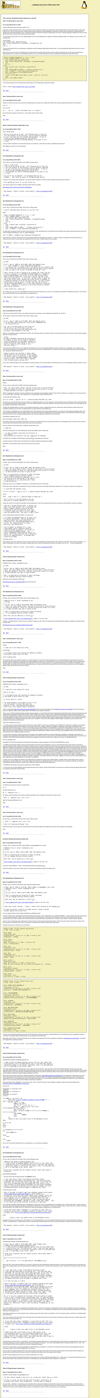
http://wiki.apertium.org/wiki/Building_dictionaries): (16, 1083)
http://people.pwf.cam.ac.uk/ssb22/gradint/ (14, 582)
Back (7, 90)
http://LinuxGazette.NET (44, 191)
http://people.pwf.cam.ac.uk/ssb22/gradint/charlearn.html (18, 625)
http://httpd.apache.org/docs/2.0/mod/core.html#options (17, 187)
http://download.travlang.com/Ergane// (52, 1075)
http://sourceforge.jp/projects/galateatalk (25, 709)
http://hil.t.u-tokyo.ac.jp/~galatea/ (63, 709)
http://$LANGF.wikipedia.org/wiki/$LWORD (31, 1099)
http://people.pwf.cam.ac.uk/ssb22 (23, 86)
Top (4, 90)
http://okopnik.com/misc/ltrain (71, 1038)
